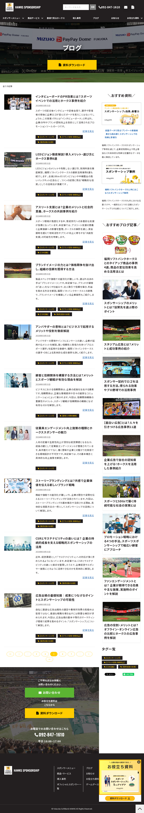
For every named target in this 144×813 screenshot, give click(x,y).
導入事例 (77, 18)
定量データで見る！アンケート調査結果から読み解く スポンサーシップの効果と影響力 (121, 134)
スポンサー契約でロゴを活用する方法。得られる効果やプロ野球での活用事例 (121, 385)
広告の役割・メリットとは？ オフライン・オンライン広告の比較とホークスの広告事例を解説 (121, 631)
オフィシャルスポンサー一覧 (69, 786)
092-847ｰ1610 (51, 734)
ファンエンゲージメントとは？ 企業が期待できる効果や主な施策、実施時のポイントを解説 (121, 587)
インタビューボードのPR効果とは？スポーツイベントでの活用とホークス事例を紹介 (64, 98)
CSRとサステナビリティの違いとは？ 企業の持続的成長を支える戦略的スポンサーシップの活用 (65, 542)
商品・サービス (64, 773)
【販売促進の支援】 (46, 142)
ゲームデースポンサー (96, 784)
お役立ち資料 (133, 18)
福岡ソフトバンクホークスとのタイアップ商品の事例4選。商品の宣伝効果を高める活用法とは (121, 265)
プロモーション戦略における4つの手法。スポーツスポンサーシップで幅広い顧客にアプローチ (121, 543)
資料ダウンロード (133, 7)
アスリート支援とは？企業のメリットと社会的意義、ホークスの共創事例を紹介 (64, 209)
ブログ (96, 18)
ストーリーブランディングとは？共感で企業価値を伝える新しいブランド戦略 (64, 483)
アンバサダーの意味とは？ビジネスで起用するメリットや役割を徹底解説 (65, 328)
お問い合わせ (126, 7)
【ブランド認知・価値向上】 (71, 137)
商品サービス (34, 18)
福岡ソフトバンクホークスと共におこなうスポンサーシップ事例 (121, 191)
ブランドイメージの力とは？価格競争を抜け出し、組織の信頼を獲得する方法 (65, 267)
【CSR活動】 (44, 252)
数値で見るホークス (56, 18)
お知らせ (115, 18)
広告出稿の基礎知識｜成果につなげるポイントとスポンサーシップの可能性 (65, 597)
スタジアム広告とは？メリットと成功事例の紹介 (121, 346)
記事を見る (88, 131)
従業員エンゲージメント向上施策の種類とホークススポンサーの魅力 (64, 430)
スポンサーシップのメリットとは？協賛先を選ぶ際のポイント (121, 307)
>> (49, 659)
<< (10, 654)
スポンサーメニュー (11, 18)
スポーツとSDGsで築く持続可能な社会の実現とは (120, 503)
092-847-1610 (110, 7)
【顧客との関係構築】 (69, 415)
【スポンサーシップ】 (47, 137)
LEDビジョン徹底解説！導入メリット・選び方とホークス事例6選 (65, 156)
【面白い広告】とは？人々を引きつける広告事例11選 (121, 425)
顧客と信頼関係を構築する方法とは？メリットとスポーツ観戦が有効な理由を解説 (65, 377)
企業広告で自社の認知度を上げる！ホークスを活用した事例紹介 (120, 464)
